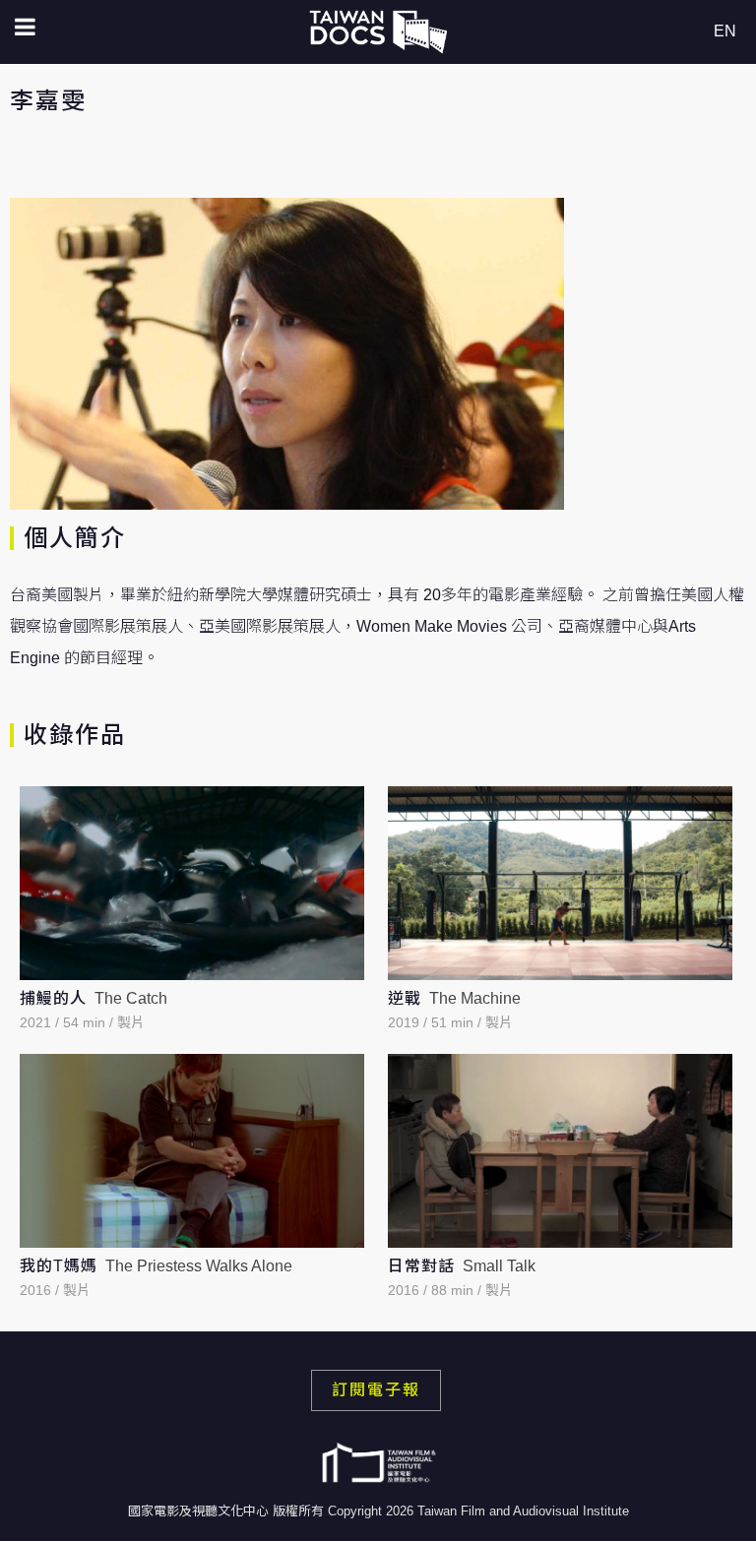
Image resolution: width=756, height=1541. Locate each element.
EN (725, 31)
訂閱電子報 (376, 1390)
